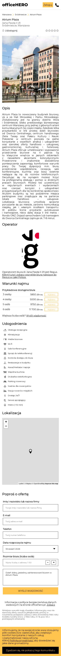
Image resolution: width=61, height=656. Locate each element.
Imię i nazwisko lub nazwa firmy (21, 501)
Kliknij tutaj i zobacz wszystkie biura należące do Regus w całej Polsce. (29, 276)
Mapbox (29, 483)
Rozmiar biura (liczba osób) (18, 556)
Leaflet (21, 483)
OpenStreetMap (39, 483)
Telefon (7, 529)
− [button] (6, 426)
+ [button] (6, 421)
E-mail (6, 515)
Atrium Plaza (35, 15)
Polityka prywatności (21, 640)
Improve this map (51, 483)
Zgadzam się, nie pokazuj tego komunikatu (30, 650)
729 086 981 (57, 5)
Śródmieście (21, 15)
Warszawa (6, 15)
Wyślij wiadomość (30, 591)
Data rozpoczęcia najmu (17, 542)
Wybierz (51, 294)
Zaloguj (47, 5)
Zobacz (51, 605)
